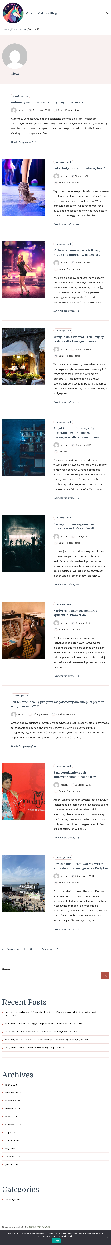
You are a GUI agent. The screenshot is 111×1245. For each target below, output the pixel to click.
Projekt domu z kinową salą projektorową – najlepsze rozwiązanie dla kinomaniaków (76, 433)
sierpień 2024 (12, 1108)
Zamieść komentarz (68, 110)
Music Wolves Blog (41, 13)
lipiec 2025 (11, 1084)
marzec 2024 (12, 1140)
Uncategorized (20, 96)
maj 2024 (10, 1132)
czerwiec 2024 (13, 1124)
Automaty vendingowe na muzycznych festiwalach (48, 102)
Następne (47, 949)
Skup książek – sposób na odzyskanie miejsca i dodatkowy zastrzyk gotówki (46, 1039)
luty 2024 (10, 1148)
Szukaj (6, 969)
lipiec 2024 (11, 1116)
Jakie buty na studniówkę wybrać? (79, 168)
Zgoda (56, 1240)
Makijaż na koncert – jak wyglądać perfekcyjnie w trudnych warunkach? (43, 1023)
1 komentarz (65, 451)
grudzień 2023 (13, 1164)
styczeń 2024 (12, 1156)
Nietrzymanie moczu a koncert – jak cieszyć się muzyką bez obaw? (41, 1031)
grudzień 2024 (13, 1092)
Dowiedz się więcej (21, 142)
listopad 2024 (13, 1100)
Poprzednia (13, 949)
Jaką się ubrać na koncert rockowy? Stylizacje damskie (35, 1047)
